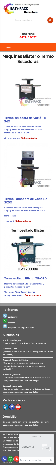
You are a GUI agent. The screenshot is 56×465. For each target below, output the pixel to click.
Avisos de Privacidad (12, 437)
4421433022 (28, 37)
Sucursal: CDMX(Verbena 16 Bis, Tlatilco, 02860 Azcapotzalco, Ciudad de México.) (28, 351)
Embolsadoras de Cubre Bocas (17, 450)
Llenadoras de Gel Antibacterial (17, 444)
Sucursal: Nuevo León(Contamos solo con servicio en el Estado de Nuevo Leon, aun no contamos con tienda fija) (26, 389)
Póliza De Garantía (11, 434)
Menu (7, 47)
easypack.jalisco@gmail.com (20, 327)
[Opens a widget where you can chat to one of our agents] (36, 448)
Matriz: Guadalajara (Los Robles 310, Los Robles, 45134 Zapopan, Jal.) (25, 342)
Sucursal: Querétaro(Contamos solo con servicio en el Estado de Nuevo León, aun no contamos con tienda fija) (26, 377)
